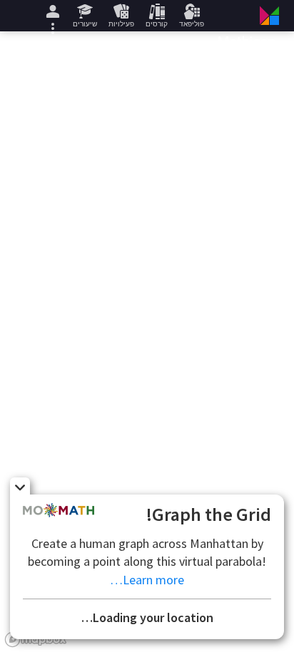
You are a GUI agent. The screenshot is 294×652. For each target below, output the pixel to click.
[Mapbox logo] (35, 639)
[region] (147, 341)
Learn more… (147, 579)
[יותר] (53, 15)
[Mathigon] (247, 15)
